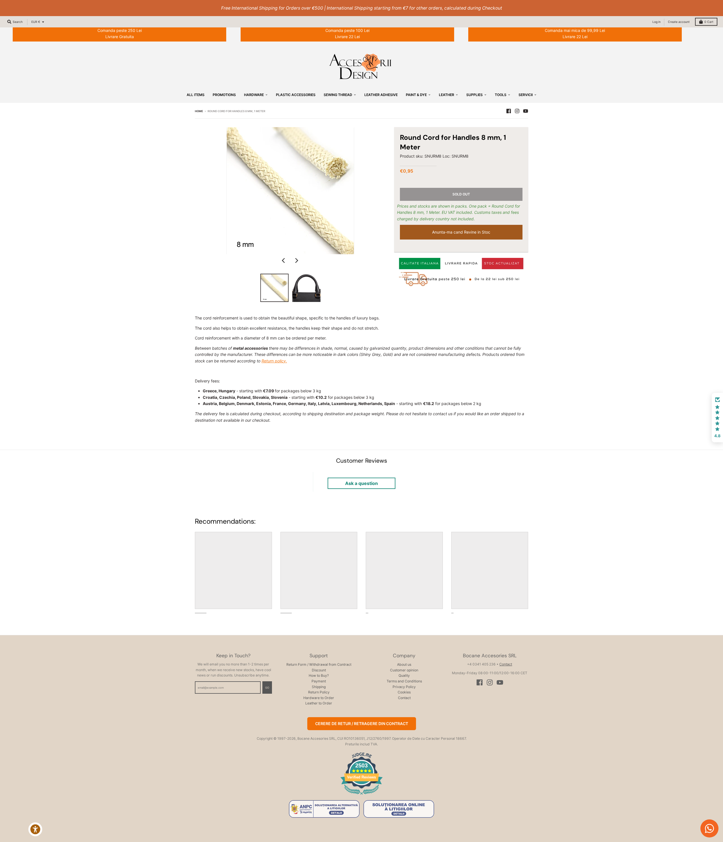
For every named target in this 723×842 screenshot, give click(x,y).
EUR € (35, 22)
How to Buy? (319, 675)
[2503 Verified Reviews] (361, 795)
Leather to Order (318, 703)
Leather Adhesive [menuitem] (381, 95)
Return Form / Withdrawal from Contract (318, 664)
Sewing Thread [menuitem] (338, 95)
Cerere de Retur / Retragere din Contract (361, 723)
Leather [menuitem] (446, 95)
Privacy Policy (404, 687)
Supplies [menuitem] (474, 95)
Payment (319, 681)
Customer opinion (404, 670)
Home (199, 111)
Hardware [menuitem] (254, 95)
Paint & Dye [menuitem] (416, 95)
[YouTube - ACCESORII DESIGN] (525, 111)
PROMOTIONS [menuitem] (224, 95)
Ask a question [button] (361, 483)
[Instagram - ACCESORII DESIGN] (517, 111)
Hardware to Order (318, 698)
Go (267, 687)
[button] (717, 418)
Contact (404, 698)
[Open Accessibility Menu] (35, 829)
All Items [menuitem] (195, 95)
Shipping (319, 687)
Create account (679, 22)
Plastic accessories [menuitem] (295, 95)
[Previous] (284, 260)
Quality (404, 675)
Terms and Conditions (404, 681)
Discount (319, 670)
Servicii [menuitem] (526, 95)
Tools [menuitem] (500, 95)
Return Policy (319, 692)
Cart (708, 22)
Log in (656, 22)
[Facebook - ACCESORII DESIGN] (508, 111)
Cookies (404, 692)
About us (404, 664)
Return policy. (274, 360)
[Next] (296, 260)
